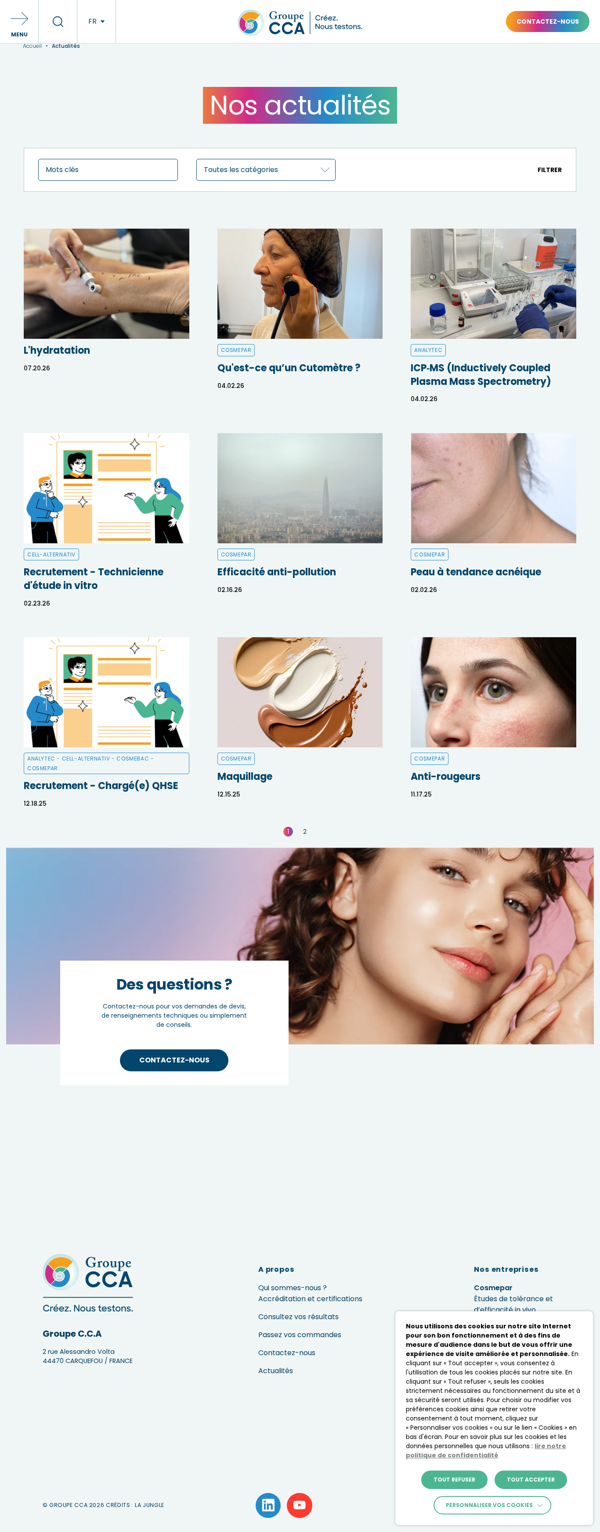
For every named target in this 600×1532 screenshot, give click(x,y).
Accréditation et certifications (310, 1299)
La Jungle (149, 1505)
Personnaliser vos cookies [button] (489, 1505)
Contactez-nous (548, 21)
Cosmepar (513, 1299)
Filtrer (550, 169)
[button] (19, 21)
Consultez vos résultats (298, 1317)
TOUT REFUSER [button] (454, 1479)
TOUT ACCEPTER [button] (531, 1479)
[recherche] (58, 21)
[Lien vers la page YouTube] (299, 1505)
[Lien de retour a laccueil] (300, 39)
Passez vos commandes (299, 1335)
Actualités (275, 1371)
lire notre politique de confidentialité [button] (486, 1451)
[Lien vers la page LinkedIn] (268, 1505)
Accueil (32, 46)
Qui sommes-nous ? (292, 1288)
